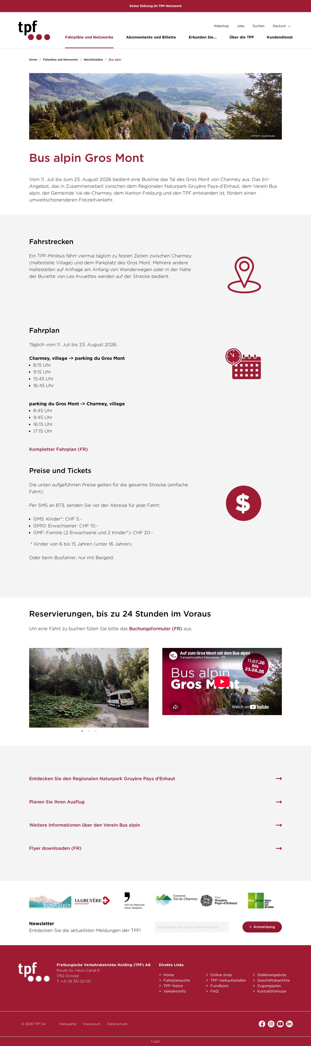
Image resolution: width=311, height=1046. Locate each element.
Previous (34, 687)
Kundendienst (280, 37)
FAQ (214, 991)
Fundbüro (219, 986)
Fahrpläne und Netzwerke (89, 37)
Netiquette (67, 1024)
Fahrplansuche (176, 980)
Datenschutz (117, 1024)
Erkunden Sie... (203, 37)
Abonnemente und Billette (151, 37)
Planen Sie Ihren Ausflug (56, 802)
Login (155, 1041)
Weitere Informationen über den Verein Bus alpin (84, 825)
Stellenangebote (271, 975)
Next (143, 687)
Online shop (221, 975)
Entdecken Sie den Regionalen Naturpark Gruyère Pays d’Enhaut (102, 778)
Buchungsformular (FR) (155, 628)
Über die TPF (241, 37)
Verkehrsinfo (174, 991)
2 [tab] (89, 731)
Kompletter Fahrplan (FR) (58, 449)
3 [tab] (96, 731)
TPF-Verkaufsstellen (228, 980)
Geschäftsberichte (273, 980)
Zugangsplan (269, 986)
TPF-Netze (173, 986)
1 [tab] (82, 731)
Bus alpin (115, 59)
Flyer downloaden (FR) (55, 848)
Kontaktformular (271, 991)
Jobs (241, 26)
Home (33, 59)
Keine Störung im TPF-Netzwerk (156, 6)
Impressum (91, 1024)
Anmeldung (264, 927)
